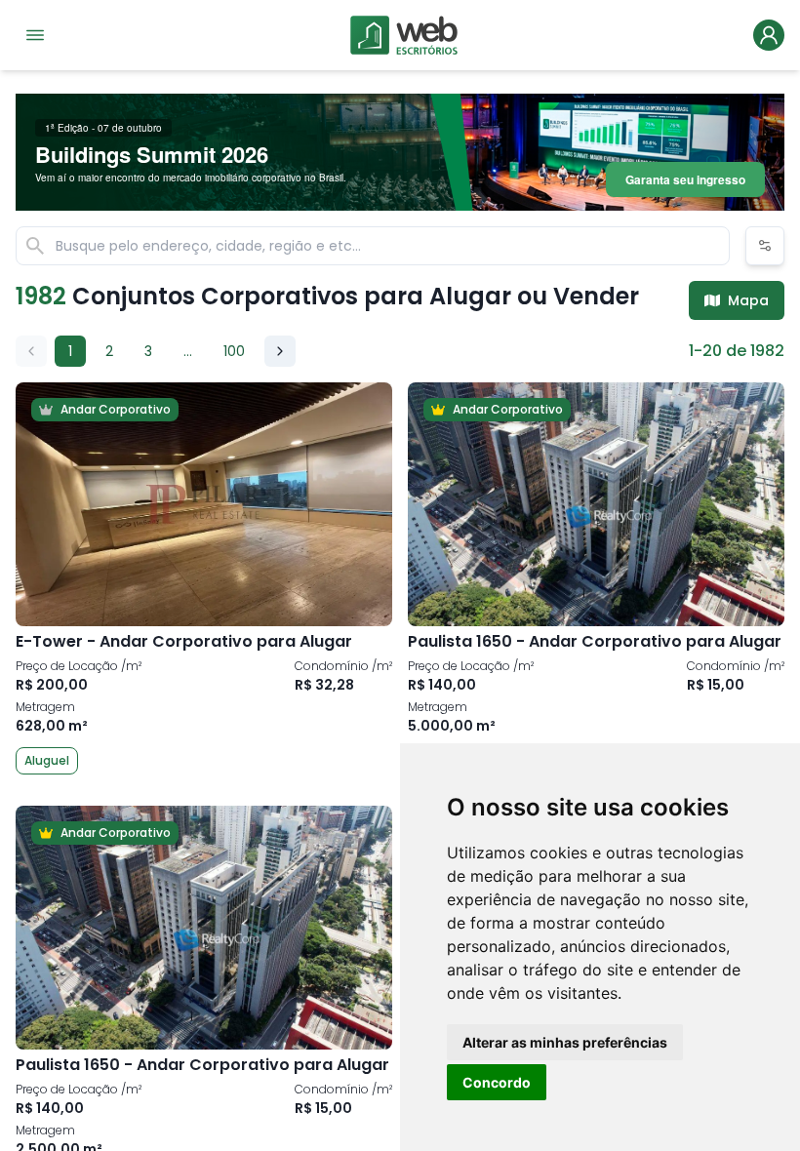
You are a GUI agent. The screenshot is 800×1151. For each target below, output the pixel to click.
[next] (280, 351)
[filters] (764, 245)
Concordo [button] (496, 1082)
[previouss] (31, 351)
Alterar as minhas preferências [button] (564, 1042)
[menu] (35, 35)
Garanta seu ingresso (685, 179)
